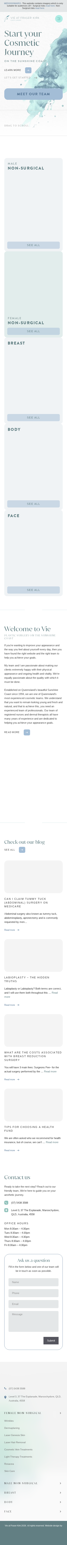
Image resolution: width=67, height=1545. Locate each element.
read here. (50, 6)
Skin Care (9, 1471)
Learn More (12, 70)
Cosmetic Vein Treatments (18, 1449)
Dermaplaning (12, 1428)
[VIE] (26, 18)
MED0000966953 (12, 3)
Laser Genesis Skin (14, 1435)
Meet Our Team (33, 94)
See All (33, 245)
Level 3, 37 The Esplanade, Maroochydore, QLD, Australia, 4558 (35, 1212)
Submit (51, 1341)
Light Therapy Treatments (18, 1457)
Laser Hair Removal (15, 1442)
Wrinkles (9, 1421)
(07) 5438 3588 (19, 1203)
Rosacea (9, 1464)
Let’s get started (17, 77)
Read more (50, 1071)
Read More (12, 732)
